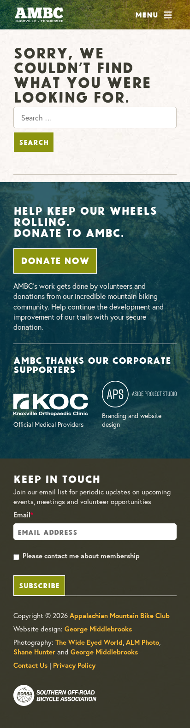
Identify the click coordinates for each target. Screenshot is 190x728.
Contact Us (30, 665)
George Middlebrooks (98, 629)
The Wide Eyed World (89, 642)
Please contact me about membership (81, 555)
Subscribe (39, 584)
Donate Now (55, 259)
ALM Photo (142, 642)
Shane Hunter (34, 652)
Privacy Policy (74, 665)
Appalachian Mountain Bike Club (120, 615)
